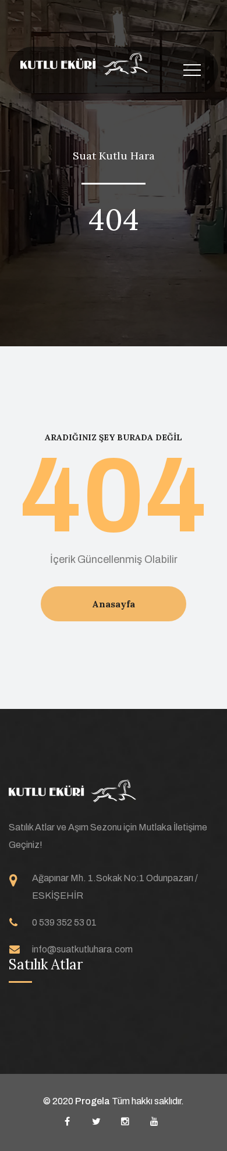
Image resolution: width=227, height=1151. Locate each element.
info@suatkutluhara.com (82, 949)
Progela (93, 1101)
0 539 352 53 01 (64, 922)
